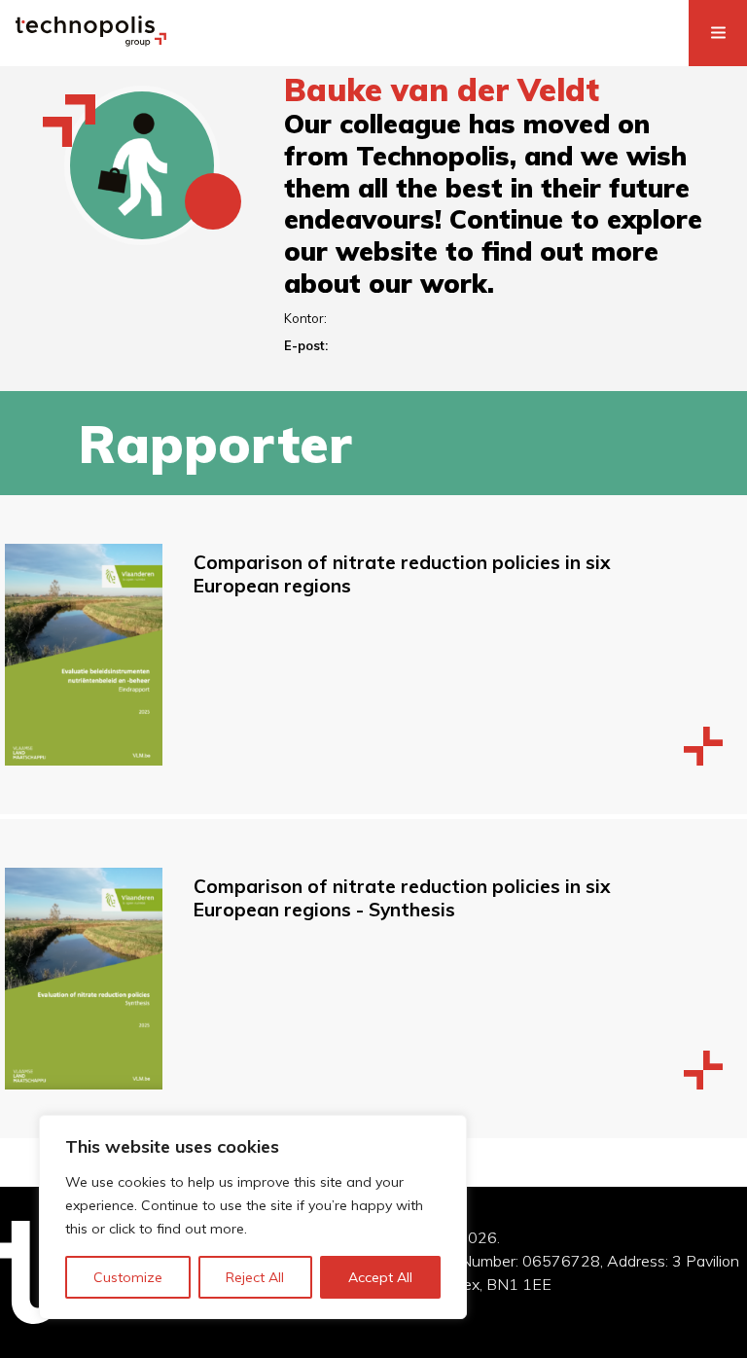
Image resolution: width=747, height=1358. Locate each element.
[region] (253, 1217)
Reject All (255, 1277)
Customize (127, 1277)
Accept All (380, 1277)
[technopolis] (91, 41)
